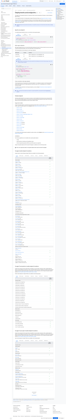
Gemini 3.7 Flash (19, 107)
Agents (10, 5)
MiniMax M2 (17, 369)
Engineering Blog (28, 5)
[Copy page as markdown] (39, 12)
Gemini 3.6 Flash (19, 109)
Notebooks (18, 5)
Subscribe (55, 418)
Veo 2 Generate (17, 216)
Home (16, 10)
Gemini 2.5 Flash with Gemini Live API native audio (22, 199)
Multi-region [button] (21, 155)
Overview (2, 5)
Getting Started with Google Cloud (44, 408)
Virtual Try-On (17, 202)
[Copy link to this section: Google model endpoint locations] (32, 151)
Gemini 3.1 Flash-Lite (20, 120)
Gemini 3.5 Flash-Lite (18, 166)
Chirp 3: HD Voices (17, 250)
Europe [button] (36, 155)
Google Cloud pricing (16, 408)
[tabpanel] (34, 39)
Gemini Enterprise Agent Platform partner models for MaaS (27, 271)
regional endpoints (18, 21)
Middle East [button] (46, 155)
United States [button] (27, 155)
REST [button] (30, 34)
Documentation (20, 10)
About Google (15, 416)
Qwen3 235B (17, 381)
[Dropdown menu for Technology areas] (18, 1)
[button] (6, 20)
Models (14, 5)
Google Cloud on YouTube (56, 411)
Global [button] (17, 155)
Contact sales (15, 411)
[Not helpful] (52, 10)
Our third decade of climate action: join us (37, 416)
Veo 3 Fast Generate (18, 231)
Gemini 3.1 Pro (19, 122)
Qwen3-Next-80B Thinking (19, 373)
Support (27, 408)
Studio (7, 5)
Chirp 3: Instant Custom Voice (19, 252)
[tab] (18, 35)
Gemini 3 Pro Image (20, 115)
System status (28, 411)
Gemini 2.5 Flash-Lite (20, 130)
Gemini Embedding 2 (18, 206)
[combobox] (43, 1)
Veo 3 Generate (17, 223)
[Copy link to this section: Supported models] (23, 103)
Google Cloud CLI (48, 90)
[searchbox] (6, 8)
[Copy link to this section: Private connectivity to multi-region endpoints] (31, 81)
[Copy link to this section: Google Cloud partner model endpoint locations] (39, 266)
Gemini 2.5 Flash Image (20, 127)
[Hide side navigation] (11, 418)
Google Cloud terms (27, 416)
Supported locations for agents (46, 18)
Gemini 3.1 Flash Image (20, 117)
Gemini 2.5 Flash (19, 128)
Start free (62, 3)
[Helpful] (51, 10)
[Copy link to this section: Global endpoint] (24, 96)
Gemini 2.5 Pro (19, 125)
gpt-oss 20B (17, 357)
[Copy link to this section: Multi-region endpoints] (25, 45)
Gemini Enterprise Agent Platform (10, 3)
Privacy (19, 416)
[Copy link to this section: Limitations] (20, 136)
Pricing (23, 5)
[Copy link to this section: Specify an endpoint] (25, 30)
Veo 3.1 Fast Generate (18, 236)
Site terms (22, 416)
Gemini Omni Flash (20, 112)
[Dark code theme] (50, 37)
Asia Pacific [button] (41, 155)
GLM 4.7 (16, 348)
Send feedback (50, 12)
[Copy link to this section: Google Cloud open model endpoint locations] (38, 330)
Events (54, 408)
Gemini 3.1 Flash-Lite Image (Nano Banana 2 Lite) (24, 114)
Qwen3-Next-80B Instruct (19, 376)
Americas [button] (32, 155)
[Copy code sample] (52, 37)
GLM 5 (16, 350)
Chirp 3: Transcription (18, 248)
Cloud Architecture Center (43, 411)
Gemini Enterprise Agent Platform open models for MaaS (27, 336)
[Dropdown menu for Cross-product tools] (28, 1)
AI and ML (24, 10)
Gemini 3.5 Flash (19, 119)
